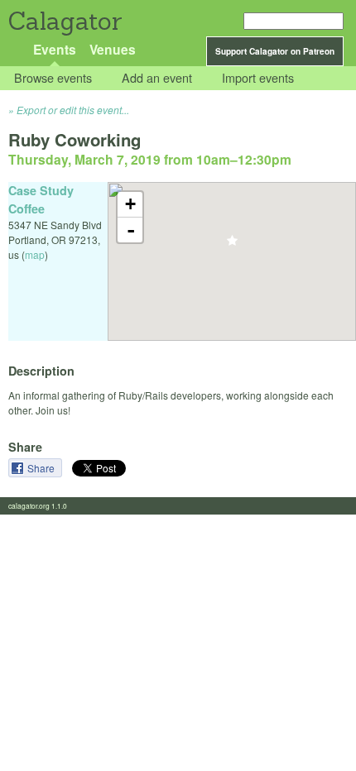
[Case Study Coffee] (232, 245)
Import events (258, 78)
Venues (112, 49)
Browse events (53, 78)
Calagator (64, 21)
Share (42, 468)
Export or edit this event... (73, 110)
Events (54, 49)
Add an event (157, 78)
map (35, 254)
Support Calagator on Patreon (274, 51)
